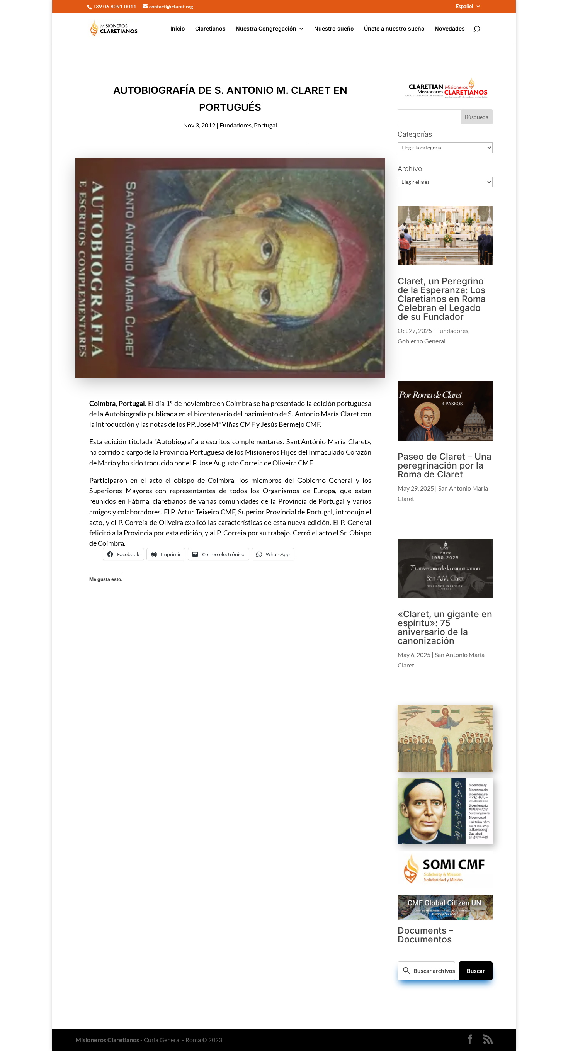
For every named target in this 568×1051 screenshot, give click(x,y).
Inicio (177, 29)
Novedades (450, 29)
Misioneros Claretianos (107, 1039)
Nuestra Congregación (266, 29)
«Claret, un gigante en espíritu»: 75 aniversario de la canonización (445, 627)
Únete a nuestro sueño (394, 29)
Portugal (265, 125)
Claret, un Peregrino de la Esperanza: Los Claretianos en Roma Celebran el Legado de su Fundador (442, 299)
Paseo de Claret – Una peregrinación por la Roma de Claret (444, 465)
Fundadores (235, 125)
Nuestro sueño (334, 29)
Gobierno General (422, 341)
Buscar (476, 970)
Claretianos (210, 29)
